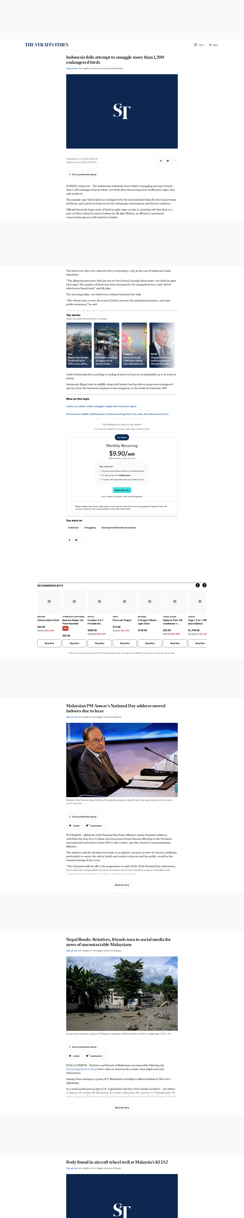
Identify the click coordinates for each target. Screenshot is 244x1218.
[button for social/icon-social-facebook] (168, 161)
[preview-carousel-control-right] (173, 345)
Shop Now (49, 643)
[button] (199, 45)
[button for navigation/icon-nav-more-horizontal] (175, 161)
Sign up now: (72, 68)
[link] (46, 45)
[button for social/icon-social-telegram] (161, 161)
